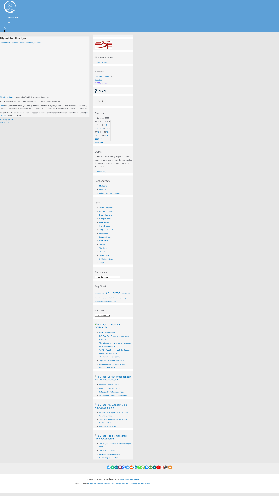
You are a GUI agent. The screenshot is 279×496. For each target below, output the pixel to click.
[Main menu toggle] (9, 22)
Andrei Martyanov (106, 208)
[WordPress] (166, 467)
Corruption (127, 293)
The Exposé (103, 252)
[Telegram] (109, 467)
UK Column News (106, 259)
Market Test (103, 189)
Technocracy (98, 301)
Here (2, 106)
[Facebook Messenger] (147, 467)
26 (107, 135)
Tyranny (111, 301)
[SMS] (143, 467)
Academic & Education (9, 43)
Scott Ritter (103, 241)
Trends (104, 301)
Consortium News (106, 211)
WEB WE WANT (101, 62)
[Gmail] (162, 467)
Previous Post (6, 120)
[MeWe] (116, 467)
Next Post (4, 122)
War (115, 301)
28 (96, 139)
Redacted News (105, 237)
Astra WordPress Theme (129, 479)
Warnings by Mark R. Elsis (109, 384)
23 (101, 135)
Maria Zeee (103, 233)
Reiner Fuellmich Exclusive (109, 193)
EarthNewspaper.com (106, 379)
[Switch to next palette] (5, 31)
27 (109, 135)
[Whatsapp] (139, 467)
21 (96, 135)
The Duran (103, 248)
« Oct (97, 142)
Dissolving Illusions (7, 97)
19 (107, 132)
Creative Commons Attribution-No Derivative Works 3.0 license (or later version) (119, 484)
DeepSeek (99, 80)
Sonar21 (102, 244)
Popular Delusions (102, 77)
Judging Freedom (106, 230)
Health (96, 298)
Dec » (102, 142)
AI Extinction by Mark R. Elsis (110, 388)
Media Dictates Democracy (109, 454)
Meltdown (115, 298)
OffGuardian (101, 327)
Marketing (103, 186)
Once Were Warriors (107, 332)
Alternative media (99, 293)
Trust (107, 301)
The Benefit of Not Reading (109, 357)
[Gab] (112, 467)
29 (98, 139)
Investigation (109, 298)
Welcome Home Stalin (107, 427)
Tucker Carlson (105, 255)
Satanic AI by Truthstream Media (111, 392)
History (100, 298)
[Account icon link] (5, 28)
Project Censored (104, 438)
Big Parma (112, 293)
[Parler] (120, 467)
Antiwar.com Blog (104, 407)
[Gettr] (158, 467)
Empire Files (104, 222)
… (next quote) (100, 172)
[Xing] (154, 467)
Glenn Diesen (104, 226)
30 (101, 139)
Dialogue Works (105, 219)
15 (98, 132)
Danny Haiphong (105, 215)
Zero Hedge (103, 263)
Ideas (104, 298)
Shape (125, 298)
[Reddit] (131, 467)
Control (122, 293)
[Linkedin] (135, 467)
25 (105, 135)
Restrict (121, 298)
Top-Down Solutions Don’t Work (111, 360)
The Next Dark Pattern (108, 450)
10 (103, 128)
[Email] (150, 467)
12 (107, 128)
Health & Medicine (26, 43)
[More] (170, 467)
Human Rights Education (108, 458)
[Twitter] (128, 467)
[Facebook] (124, 467)
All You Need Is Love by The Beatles (113, 396)
